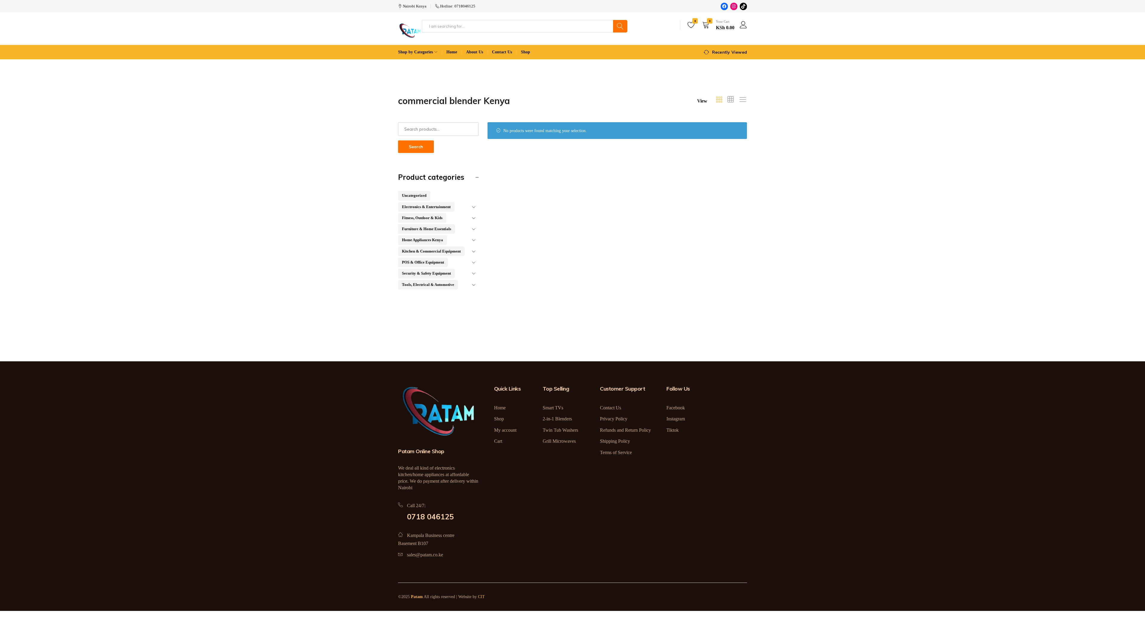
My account (505, 430)
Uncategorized (414, 195)
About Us (474, 52)
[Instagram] (733, 6)
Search (416, 146)
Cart (498, 441)
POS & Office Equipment (423, 262)
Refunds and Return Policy (625, 430)
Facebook (675, 407)
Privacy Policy (613, 418)
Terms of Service (616, 452)
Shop (525, 52)
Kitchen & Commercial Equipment (431, 251)
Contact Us (502, 52)
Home (451, 52)
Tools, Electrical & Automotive (428, 284)
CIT (481, 597)
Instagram (675, 418)
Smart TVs (553, 407)
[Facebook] (724, 6)
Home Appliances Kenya (422, 240)
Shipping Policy (615, 441)
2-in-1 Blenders (557, 418)
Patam (417, 597)
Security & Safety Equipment (426, 273)
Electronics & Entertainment (426, 207)
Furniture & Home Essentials (426, 229)
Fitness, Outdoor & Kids (422, 218)
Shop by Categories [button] (415, 52)
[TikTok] (743, 6)
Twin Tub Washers (560, 430)
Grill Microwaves (559, 441)
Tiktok (672, 430)
